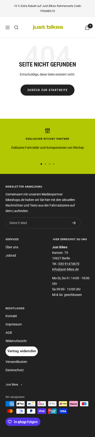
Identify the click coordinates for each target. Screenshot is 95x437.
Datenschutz (15, 370)
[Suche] (16, 27)
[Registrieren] (74, 223)
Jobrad (11, 255)
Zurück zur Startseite (47, 90)
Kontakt (11, 316)
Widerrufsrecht (16, 341)
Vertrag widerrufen (21, 351)
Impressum (14, 324)
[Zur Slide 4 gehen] (53, 164)
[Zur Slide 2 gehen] (45, 164)
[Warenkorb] (87, 27)
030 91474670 (68, 264)
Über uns (12, 247)
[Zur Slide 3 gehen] (49, 164)
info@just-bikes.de (65, 269)
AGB (9, 332)
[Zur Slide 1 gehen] (41, 164)
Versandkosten (16, 362)
